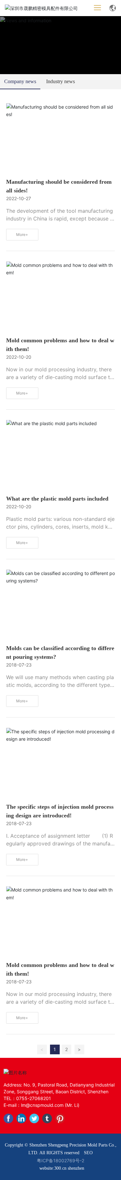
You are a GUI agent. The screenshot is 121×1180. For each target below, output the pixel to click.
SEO (88, 1152)
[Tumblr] (47, 1118)
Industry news (60, 81)
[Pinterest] (60, 1118)
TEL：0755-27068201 (27, 1098)
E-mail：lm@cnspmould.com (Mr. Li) (41, 1105)
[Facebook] (8, 1118)
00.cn (61, 1168)
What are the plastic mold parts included (57, 498)
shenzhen (76, 1168)
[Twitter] (34, 1118)
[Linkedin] (21, 1118)
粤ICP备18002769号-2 (60, 1160)
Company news (20, 81)
